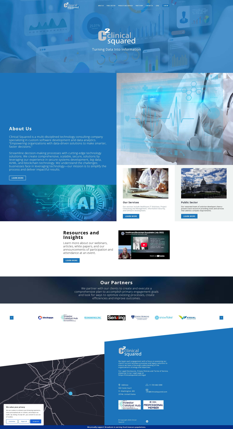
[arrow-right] (221, 318)
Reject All (24, 421)
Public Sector (111, 5)
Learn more (17, 178)
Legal (157, 5)
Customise (12, 421)
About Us (101, 5)
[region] (24, 414)
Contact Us (149, 5)
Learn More (71, 260)
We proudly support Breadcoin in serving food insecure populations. (116, 427)
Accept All (36, 421)
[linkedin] (147, 421)
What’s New (139, 5)
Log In (166, 5)
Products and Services (125, 5)
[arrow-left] (11, 318)
